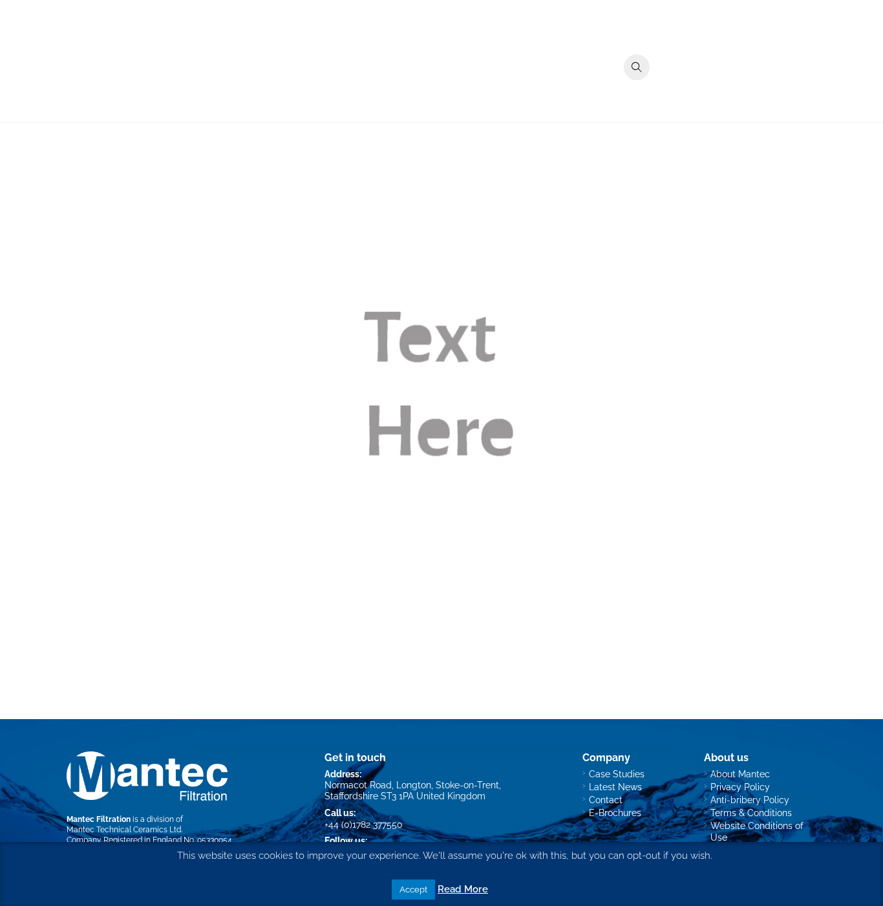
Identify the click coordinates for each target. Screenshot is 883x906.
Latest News (615, 786)
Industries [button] (574, 93)
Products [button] (515, 93)
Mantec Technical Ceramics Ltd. (124, 829)
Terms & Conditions (751, 812)
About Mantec (740, 773)
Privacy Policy (740, 786)
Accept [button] (413, 889)
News (744, 93)
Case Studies (642, 93)
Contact (791, 93)
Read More (463, 889)
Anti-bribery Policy (749, 799)
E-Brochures (615, 812)
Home (464, 93)
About (702, 93)
